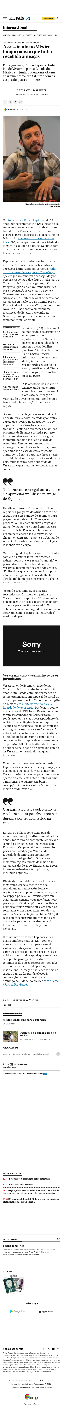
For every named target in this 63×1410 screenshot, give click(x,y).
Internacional (15, 28)
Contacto (12, 1381)
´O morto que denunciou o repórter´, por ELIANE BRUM (11, 375)
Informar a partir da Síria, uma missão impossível (11, 360)
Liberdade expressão (41, 1054)
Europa (29, 35)
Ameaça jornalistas (21, 1054)
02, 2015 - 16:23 (38, 94)
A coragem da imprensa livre (11, 388)
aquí (45, 1074)
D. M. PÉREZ (39, 90)
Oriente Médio (40, 35)
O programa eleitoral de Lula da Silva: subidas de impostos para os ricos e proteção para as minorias (31, 1192)
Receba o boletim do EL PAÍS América (23, 1000)
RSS (32, 1387)
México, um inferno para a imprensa (10, 347)
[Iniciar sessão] (57, 18)
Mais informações (9, 1067)
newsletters (10, 1239)
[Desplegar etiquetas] (58, 1054)
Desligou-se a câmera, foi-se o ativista (10, 334)
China (50, 35)
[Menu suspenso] (5, 18)
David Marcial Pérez (28, 1039)
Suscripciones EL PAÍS (42, 1384)
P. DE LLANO (23, 90)
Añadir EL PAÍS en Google (17, 109)
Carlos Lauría (9, 1024)
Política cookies (48, 1381)
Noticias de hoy (46, 1387)
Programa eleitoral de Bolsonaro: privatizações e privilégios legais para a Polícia (31, 1200)
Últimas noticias (12, 1173)
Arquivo (7, 1272)
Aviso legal (37, 1381)
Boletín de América (13, 1246)
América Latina (9, 35)
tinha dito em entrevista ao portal (29, 270)
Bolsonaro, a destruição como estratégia (29, 1179)
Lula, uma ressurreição (21, 1184)
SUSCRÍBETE (48, 18)
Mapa (31, 1384)
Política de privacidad (19, 1384)
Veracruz (7, 1054)
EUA (56, 35)
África (21, 35)
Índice (37, 1387)
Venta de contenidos (24, 1381)
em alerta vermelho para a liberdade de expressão (27, 705)
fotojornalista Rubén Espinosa (25, 220)
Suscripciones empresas (21, 1387)
